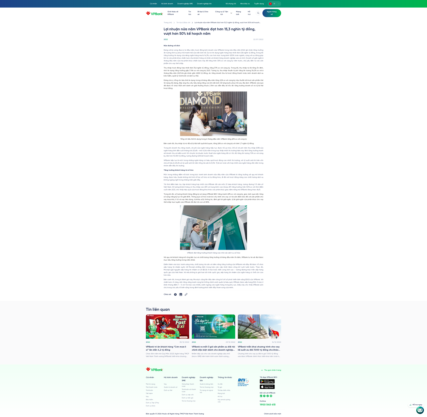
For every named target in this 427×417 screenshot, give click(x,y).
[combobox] (274, 3)
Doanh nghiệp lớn (204, 4)
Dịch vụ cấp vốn (188, 395)
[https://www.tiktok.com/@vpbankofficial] (267, 396)
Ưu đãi (220, 384)
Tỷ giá (220, 387)
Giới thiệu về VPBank (172, 13)
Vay (147, 396)
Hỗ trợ (249, 13)
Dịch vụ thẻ (168, 390)
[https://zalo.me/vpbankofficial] (261, 396)
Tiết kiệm (149, 393)
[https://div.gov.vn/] (243, 382)
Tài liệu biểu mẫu (224, 390)
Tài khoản (149, 390)
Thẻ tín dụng (150, 384)
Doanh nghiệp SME (185, 4)
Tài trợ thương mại (188, 401)
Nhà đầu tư (245, 4)
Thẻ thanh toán (151, 387)
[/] (154, 13)
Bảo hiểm (149, 400)
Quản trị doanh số (170, 387)
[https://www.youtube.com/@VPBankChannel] (271, 396)
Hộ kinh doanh (167, 4)
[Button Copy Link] (186, 294)
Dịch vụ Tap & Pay (152, 403)
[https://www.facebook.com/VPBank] (264, 396)
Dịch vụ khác (150, 406)
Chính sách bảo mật (272, 414)
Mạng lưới (238, 13)
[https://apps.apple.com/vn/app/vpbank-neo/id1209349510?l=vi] (267, 386)
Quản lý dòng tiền (206, 384)
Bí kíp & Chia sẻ (203, 13)
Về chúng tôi (231, 4)
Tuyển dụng (259, 4)
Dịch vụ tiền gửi (187, 398)
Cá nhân (153, 4)
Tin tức (189, 13)
